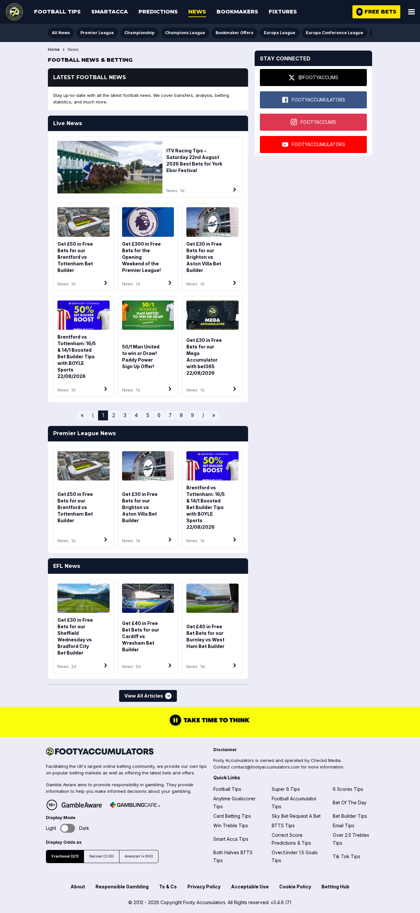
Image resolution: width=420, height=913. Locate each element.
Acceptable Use (250, 886)
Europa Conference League (334, 32)
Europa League (279, 32)
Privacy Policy (203, 886)
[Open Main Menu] (411, 11)
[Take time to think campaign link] (210, 725)
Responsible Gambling (122, 886)
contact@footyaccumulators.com (265, 766)
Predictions (158, 12)
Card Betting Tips (232, 816)
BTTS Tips (283, 825)
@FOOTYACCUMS (318, 77)
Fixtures (283, 12)
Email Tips (343, 825)
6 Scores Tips (348, 789)
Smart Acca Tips (230, 839)
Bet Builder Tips (350, 816)
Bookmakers (237, 12)
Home (54, 49)
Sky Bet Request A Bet (296, 816)
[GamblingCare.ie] (135, 805)
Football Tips (57, 12)
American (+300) (139, 856)
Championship (139, 32)
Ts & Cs (168, 886)
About (78, 886)
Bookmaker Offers (234, 32)
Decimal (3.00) (101, 856)
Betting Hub (335, 886)
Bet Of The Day (350, 802)
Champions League (185, 32)
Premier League (97, 32)
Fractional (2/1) (65, 856)
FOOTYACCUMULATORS (318, 99)
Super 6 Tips (286, 789)
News (197, 12)
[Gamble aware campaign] (82, 805)
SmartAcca (109, 12)
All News (61, 32)
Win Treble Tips (230, 825)
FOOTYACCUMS (318, 122)
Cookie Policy (295, 886)
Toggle (67, 828)
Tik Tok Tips (346, 856)
